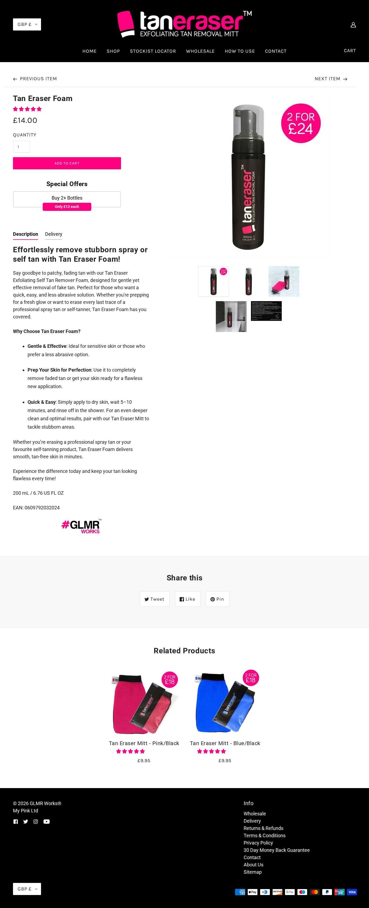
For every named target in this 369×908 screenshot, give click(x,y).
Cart (350, 50)
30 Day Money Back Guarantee (277, 850)
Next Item (328, 79)
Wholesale (255, 813)
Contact (252, 857)
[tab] (25, 235)
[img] (353, 24)
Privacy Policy (258, 843)
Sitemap (253, 872)
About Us (253, 864)
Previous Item (38, 79)
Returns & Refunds (263, 828)
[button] (28, 109)
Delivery (252, 821)
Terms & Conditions (265, 835)
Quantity (24, 135)
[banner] (185, 24)
